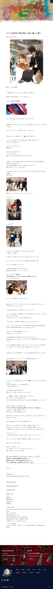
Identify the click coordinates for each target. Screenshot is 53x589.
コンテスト (12, 525)
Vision (28, 569)
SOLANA (8, 497)
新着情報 (14, 523)
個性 (40, 525)
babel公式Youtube (11, 482)
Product (31, 572)
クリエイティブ (23, 525)
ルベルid (17, 525)
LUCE (7, 495)
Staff (39, 569)
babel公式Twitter (10, 490)
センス (36, 525)
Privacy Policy (5, 586)
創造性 (29, 525)
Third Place (9, 501)
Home (17, 569)
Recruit (24, 572)
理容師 (43, 525)
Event (44, 569)
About (23, 569)
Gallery (18, 572)
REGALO (8, 503)
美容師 (8, 527)
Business (38, 572)
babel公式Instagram (11, 486)
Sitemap (11, 586)
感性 (33, 525)
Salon (34, 569)
